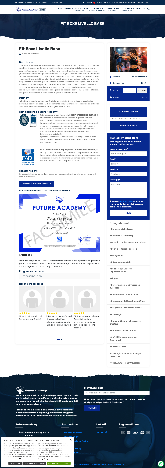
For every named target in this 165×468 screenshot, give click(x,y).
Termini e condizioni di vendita (107, 464)
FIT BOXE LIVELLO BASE (33, 276)
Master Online (82, 9)
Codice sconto (120, 3)
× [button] (71, 439)
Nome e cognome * (119, 149)
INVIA (128, 213)
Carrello (90, 3)
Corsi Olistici (98, 9)
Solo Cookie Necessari (35, 463)
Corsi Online (113, 9)
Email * (113, 159)
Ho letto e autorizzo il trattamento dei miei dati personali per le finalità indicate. (128, 204)
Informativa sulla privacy (74, 464)
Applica (142, 90)
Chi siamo (68, 9)
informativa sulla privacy (18, 459)
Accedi (100, 3)
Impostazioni (15, 463)
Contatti (140, 9)
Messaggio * (116, 179)
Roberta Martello (73, 432)
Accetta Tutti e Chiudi (58, 463)
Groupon (131, 3)
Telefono (114, 169)
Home (59, 9)
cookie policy (42, 459)
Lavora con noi (144, 3)
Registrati (108, 3)
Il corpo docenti (71, 424)
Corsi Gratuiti (128, 9)
